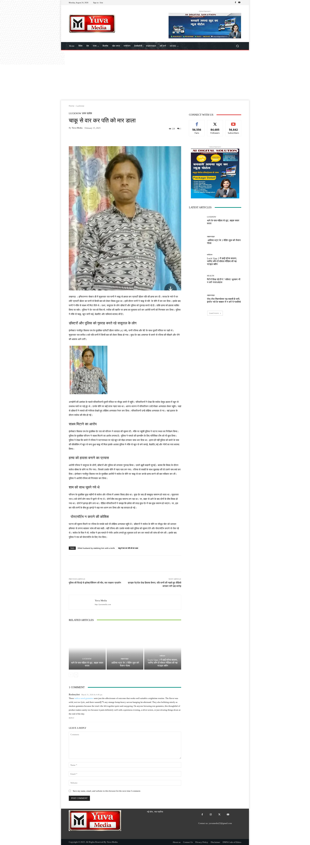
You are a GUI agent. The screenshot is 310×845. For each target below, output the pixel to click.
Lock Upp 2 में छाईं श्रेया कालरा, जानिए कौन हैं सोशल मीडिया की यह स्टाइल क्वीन (163, 663)
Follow (215, 122)
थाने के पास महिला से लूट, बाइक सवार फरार (87, 664)
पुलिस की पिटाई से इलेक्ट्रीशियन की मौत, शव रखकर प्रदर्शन (95, 582)
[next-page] (76, 675)
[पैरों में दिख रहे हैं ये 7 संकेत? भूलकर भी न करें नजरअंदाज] (197, 279)
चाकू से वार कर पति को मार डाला (128, 548)
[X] (219, 814)
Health (210, 276)
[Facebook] (235, 3)
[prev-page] (71, 675)
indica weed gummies (83, 698)
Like (197, 122)
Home (71, 105)
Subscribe (233, 122)
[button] (237, 46)
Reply (71, 718)
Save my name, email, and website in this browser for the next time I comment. (107, 791)
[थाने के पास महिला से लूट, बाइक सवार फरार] (87, 647)
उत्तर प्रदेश (87, 113)
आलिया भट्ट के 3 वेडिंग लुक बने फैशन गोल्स (125, 664)
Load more (214, 313)
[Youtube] (239, 3)
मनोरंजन (162, 656)
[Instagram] (211, 814)
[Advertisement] (155, 76)
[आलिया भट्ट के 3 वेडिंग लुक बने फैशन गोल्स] (125, 647)
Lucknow (80, 105)
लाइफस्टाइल (124, 659)
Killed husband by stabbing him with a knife (96, 548)
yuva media (77, 128)
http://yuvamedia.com (103, 604)
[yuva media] (82, 602)
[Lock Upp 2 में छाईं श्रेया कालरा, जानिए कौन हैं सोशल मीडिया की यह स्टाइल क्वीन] (162, 647)
